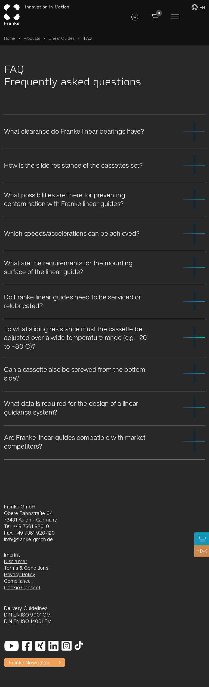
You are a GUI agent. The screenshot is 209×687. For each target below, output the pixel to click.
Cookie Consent (22, 587)
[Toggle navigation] (175, 17)
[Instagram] (67, 646)
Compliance (17, 581)
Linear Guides (62, 38)
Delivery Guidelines (25, 608)
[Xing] (40, 646)
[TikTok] (79, 646)
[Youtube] (11, 646)
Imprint (12, 554)
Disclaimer (15, 561)
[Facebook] (27, 646)
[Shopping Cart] (201, 538)
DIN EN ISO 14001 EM (27, 621)
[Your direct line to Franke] (201, 551)
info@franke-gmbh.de (28, 539)
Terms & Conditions (26, 568)
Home (9, 38)
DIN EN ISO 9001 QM (27, 614)
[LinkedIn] (53, 646)
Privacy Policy (19, 574)
